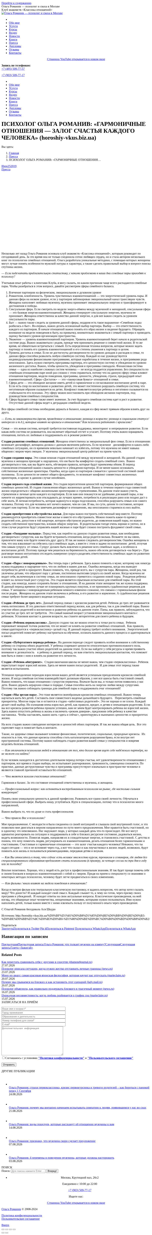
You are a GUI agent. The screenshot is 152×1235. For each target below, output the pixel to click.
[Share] (6, 1229)
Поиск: (5, 1170)
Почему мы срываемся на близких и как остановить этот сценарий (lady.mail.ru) (52, 982)
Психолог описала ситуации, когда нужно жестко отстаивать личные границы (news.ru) (57, 968)
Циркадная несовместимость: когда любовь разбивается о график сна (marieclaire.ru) (54, 995)
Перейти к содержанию (16, 3)
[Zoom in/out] (14, 1229)
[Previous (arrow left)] (2, 1232)
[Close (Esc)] (2, 1229)
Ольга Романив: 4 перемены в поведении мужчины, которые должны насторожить (61, 1157)
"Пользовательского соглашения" (110, 1058)
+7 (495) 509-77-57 (13, 68)
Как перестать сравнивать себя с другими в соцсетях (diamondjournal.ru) (46, 962)
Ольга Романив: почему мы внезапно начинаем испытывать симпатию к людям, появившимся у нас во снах (77, 1107)
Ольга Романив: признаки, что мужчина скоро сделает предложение (52, 1141)
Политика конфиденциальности (21, 1215)
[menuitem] (14, 22)
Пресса (5, 169)
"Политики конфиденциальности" (61, 1058)
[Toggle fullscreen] (10, 1229)
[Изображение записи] (13, 1084)
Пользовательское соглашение (20, 1218)
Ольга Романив (11, 1209)
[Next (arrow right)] (6, 1232)
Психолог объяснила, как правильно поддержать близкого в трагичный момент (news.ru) (57, 988)
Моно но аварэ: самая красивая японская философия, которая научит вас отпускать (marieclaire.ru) (63, 975)
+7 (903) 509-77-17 (13, 75)
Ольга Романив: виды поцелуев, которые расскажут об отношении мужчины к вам (61, 1124)
